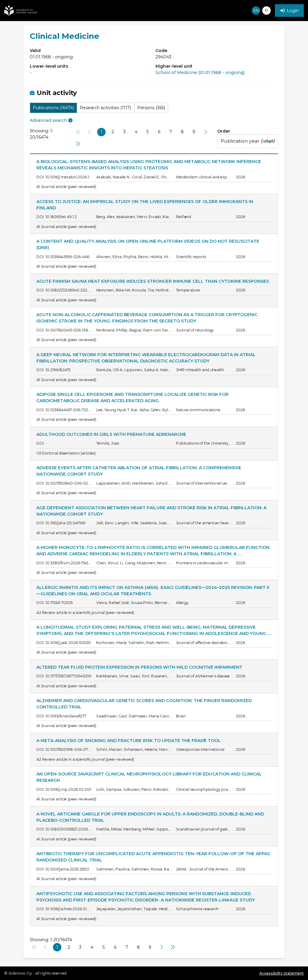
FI (266, 10)
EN (256, 10)
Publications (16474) (53, 107)
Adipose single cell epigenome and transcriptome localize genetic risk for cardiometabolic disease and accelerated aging (133, 397)
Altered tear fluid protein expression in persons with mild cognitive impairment (139, 667)
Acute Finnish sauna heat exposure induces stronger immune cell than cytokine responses (152, 281)
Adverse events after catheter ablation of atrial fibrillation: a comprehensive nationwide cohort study (139, 471)
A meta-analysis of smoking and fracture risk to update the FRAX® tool (128, 740)
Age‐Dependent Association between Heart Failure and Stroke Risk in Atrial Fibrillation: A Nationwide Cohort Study (152, 511)
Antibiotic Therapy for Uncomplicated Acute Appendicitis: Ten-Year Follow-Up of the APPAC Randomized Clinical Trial (154, 857)
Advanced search (48, 120)
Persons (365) (151, 107)
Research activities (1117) (105, 107)
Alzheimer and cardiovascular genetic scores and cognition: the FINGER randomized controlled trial (144, 704)
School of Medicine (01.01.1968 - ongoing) (200, 72)
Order (223, 131)
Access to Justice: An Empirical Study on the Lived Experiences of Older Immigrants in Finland (145, 205)
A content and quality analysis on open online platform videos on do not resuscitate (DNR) (148, 244)
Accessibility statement (281, 973)
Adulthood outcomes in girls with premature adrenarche (111, 434)
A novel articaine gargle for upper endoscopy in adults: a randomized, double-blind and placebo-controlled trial (150, 817)
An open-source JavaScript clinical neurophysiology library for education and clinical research (149, 777)
